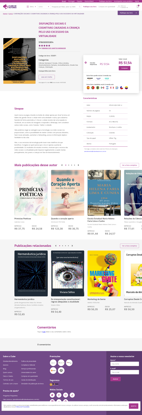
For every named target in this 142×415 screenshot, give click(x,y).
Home (5, 14)
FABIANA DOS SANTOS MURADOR (54, 48)
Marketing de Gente (96, 299)
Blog (4, 369)
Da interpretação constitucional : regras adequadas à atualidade (66, 300)
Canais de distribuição (28, 380)
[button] (62, 165)
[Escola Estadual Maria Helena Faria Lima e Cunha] (104, 193)
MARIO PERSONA (93, 303)
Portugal (71, 1)
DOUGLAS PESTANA (58, 222)
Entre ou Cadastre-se (124, 6)
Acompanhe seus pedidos (123, 1)
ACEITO (133, 406)
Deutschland (89, 1)
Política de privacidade (28, 361)
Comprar (124, 68)
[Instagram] (65, 395)
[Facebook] (58, 395)
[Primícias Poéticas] (31, 193)
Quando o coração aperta (62, 218)
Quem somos (7, 372)
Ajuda (137, 1)
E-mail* (113, 368)
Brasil (64, 1)
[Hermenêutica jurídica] (31, 273)
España (79, 1)
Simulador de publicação (32, 384)
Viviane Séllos (55, 305)
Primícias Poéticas (22, 218)
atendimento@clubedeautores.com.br (95, 151)
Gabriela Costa (19, 222)
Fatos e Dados (8, 376)
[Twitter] (52, 395)
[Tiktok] (72, 395)
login (44, 332)
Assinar (115, 379)
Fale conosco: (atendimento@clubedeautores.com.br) (21, 399)
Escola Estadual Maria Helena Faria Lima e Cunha (101, 219)
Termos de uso (8, 380)
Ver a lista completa (129, 165)
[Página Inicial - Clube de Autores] (9, 7)
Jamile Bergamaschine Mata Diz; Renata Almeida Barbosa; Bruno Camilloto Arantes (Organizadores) (28, 305)
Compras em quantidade (107, 7)
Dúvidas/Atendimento (10, 361)
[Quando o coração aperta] (67, 193)
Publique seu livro (105, 1)
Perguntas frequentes (10, 396)
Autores (5, 365)
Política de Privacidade (22, 407)
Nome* (113, 360)
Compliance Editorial (28, 365)
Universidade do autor (28, 372)
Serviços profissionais (28, 369)
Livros (11, 14)
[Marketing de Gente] (104, 273)
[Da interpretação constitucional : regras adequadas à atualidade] (67, 273)
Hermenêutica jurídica (24, 299)
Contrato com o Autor (10, 384)
